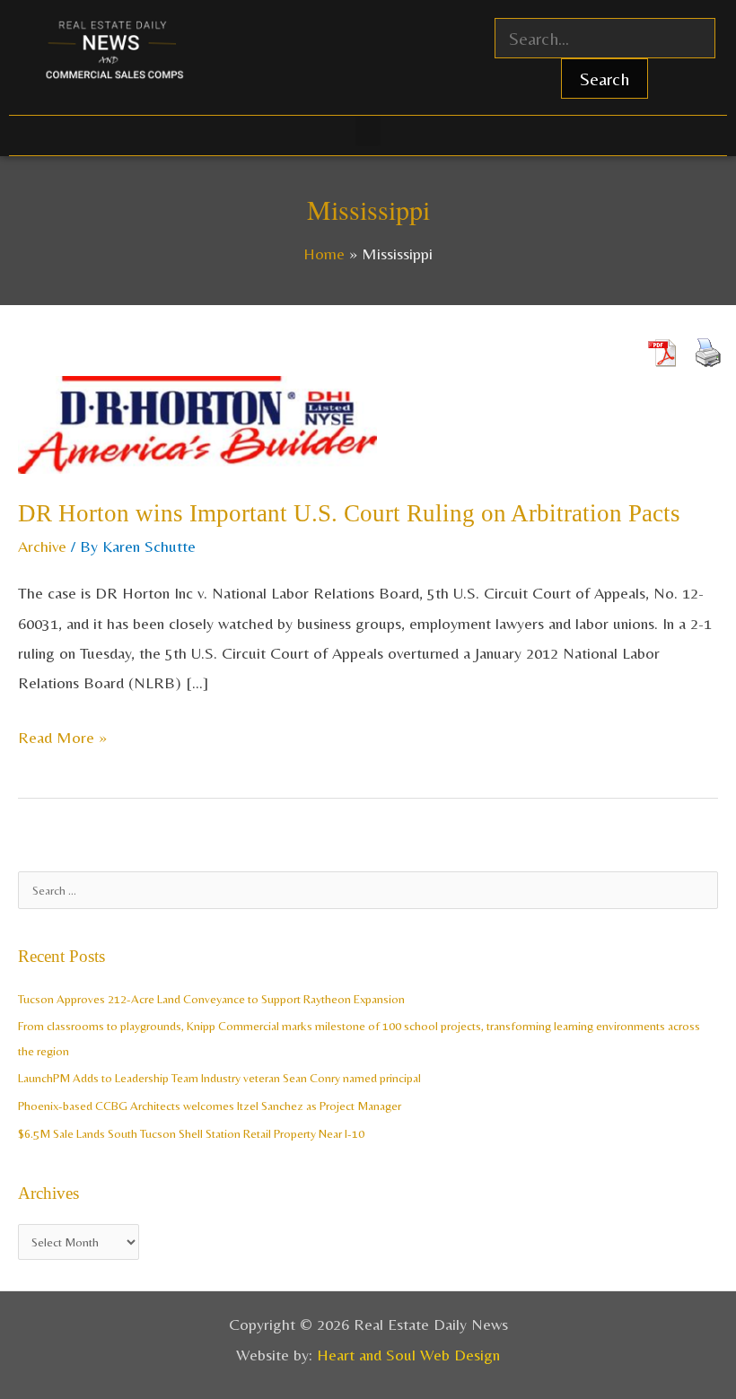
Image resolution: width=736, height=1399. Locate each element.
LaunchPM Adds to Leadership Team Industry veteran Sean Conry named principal (219, 1078)
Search (604, 78)
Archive (42, 546)
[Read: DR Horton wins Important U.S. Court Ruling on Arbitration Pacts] (197, 423)
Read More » (62, 734)
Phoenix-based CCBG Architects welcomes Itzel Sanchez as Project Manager (209, 1105)
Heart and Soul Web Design (408, 1354)
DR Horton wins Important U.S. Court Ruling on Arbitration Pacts (349, 513)
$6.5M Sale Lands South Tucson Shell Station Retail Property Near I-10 (191, 1133)
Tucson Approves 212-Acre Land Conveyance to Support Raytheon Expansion (211, 999)
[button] (368, 131)
